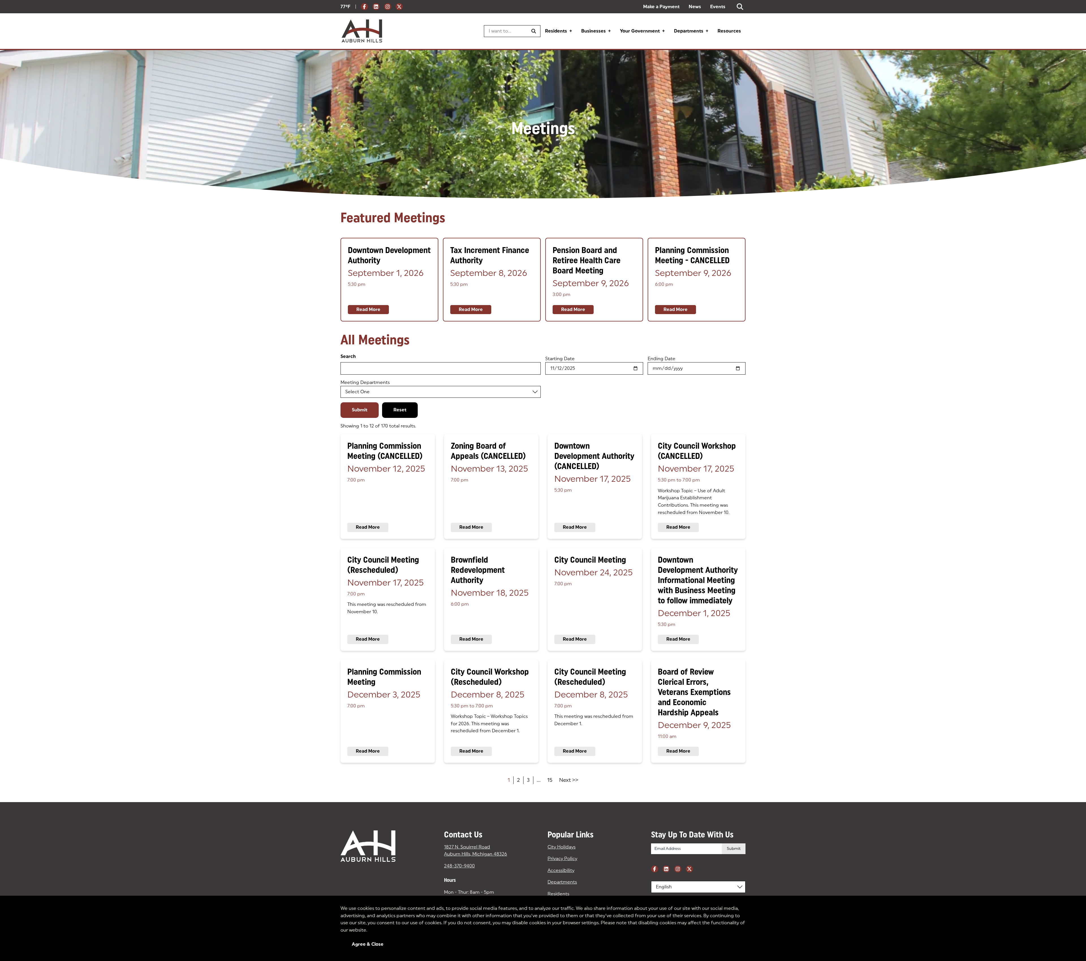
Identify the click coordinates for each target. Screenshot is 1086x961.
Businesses (593, 31)
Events (717, 6)
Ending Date (661, 358)
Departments (688, 31)
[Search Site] (739, 6)
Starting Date (560, 358)
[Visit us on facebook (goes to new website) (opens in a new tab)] (364, 6)
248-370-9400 (459, 866)
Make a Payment (661, 6)
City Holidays (562, 847)
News (695, 6)
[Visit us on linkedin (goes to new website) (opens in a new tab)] (376, 6)
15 (549, 780)
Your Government (640, 31)
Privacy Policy (562, 858)
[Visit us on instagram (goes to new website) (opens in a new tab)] (387, 6)
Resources (729, 31)
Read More (368, 309)
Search (348, 356)
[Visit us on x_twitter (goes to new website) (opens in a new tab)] (399, 6)
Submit (359, 410)
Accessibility (561, 870)
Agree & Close (367, 944)
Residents (556, 31)
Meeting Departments (365, 382)
